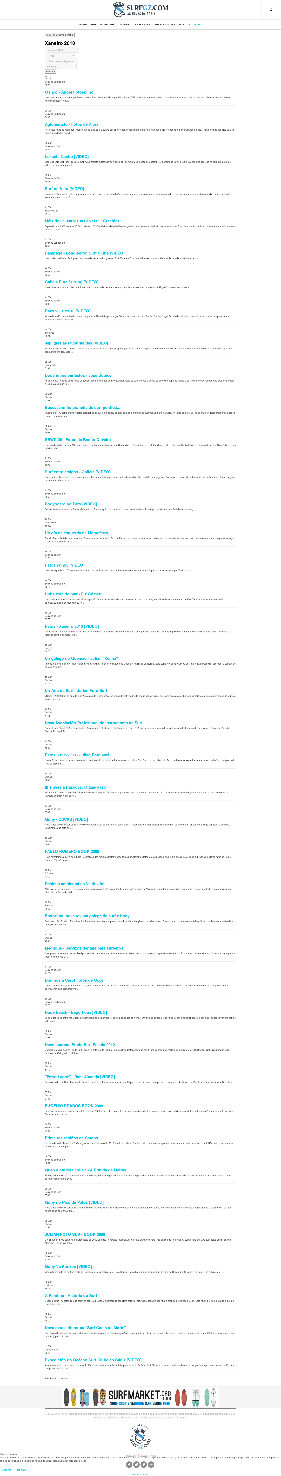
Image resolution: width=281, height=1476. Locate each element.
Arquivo (198, 24)
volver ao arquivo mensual (59, 34)
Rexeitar (21, 1470)
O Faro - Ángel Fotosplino (69, 92)
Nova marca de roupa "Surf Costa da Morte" (85, 1327)
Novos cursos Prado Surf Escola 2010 (80, 1044)
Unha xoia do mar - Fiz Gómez (73, 594)
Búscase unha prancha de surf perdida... (82, 407)
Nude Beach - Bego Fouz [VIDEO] (76, 1012)
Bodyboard (107, 24)
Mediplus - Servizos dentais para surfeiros (84, 948)
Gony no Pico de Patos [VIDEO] (74, 1202)
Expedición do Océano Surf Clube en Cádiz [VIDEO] (93, 1360)
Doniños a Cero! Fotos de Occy (74, 980)
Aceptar (7, 1470)
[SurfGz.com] (140, 9)
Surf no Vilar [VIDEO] (64, 188)
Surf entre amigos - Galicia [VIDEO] (77, 471)
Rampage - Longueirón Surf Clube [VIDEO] (85, 253)
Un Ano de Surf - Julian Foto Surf (76, 690)
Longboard (124, 24)
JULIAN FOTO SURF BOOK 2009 (75, 1234)
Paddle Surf (142, 24)
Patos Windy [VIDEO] (64, 565)
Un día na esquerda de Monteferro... (78, 532)
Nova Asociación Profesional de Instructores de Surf (93, 722)
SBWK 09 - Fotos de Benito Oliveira (78, 439)
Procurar (50, 71)
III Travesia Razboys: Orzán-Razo (75, 787)
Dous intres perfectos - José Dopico (78, 375)
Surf (93, 24)
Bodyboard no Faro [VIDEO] (71, 504)
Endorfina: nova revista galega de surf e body (87, 915)
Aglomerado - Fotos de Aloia (71, 124)
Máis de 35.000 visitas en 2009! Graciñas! (83, 221)
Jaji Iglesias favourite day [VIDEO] (76, 343)
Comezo (82, 24)
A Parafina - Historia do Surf (71, 1295)
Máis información (140, 1474)
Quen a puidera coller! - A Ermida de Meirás (85, 1170)
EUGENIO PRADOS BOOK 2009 (74, 1105)
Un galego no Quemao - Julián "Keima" (81, 658)
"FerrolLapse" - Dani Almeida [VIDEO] (80, 1076)
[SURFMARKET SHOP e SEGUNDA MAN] (140, 1397)
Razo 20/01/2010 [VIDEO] (67, 311)
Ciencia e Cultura (164, 24)
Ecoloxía (184, 24)
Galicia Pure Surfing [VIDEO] (71, 282)
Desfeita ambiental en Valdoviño (75, 883)
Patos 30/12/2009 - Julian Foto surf (77, 754)
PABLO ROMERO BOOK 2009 (72, 851)
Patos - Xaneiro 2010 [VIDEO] (72, 626)
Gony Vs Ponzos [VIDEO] (68, 1266)
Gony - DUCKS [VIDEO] (66, 819)
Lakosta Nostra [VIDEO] (67, 156)
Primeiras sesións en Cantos (71, 1137)
